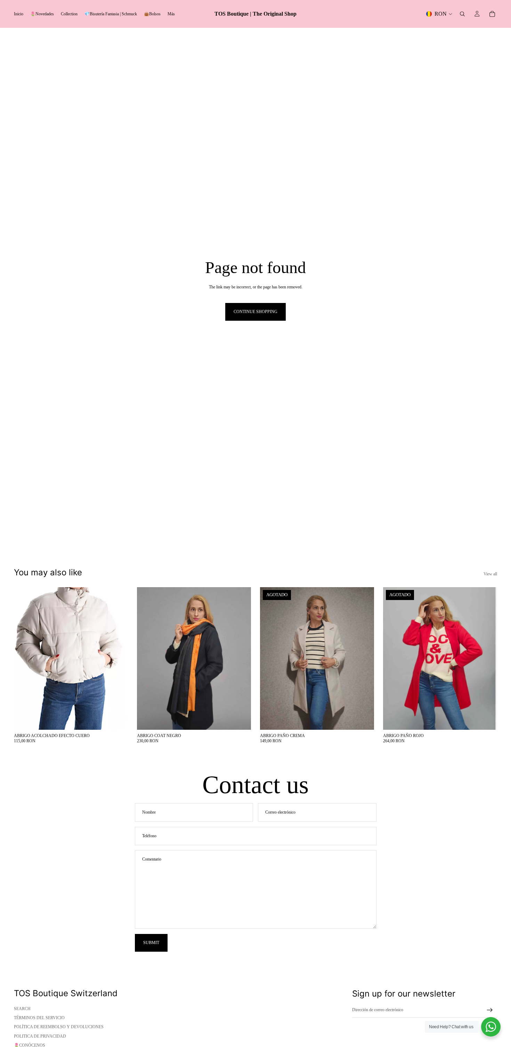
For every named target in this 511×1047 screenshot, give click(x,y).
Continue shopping (255, 311)
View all (490, 574)
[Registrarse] (489, 1010)
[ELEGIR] (117, 719)
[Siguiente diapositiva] (117, 658)
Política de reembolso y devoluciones (59, 1026)
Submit (151, 942)
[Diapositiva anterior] (24, 658)
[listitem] (171, 14)
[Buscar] (462, 14)
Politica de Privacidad (40, 1036)
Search (22, 1008)
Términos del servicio (39, 1017)
